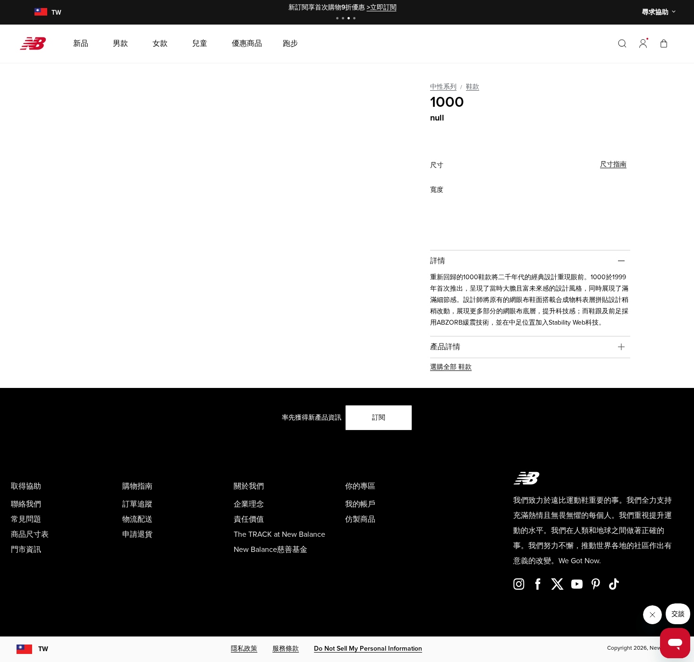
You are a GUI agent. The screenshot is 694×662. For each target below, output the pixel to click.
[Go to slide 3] (350, 19)
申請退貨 (137, 534)
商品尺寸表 (30, 534)
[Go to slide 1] (338, 19)
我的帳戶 (360, 504)
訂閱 (378, 417)
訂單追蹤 (137, 504)
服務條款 (285, 649)
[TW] (40, 12)
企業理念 (249, 504)
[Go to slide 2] (344, 19)
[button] (643, 43)
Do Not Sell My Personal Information (368, 649)
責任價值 (249, 519)
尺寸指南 (613, 164)
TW (43, 649)
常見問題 (26, 519)
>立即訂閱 (382, 7)
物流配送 (137, 519)
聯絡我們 (26, 504)
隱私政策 (244, 649)
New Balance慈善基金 (270, 549)
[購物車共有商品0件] (663, 43)
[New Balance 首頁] (36, 43)
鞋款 (472, 87)
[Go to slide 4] (355, 19)
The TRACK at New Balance (279, 534)
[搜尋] (622, 43)
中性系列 (443, 87)
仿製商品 (360, 519)
